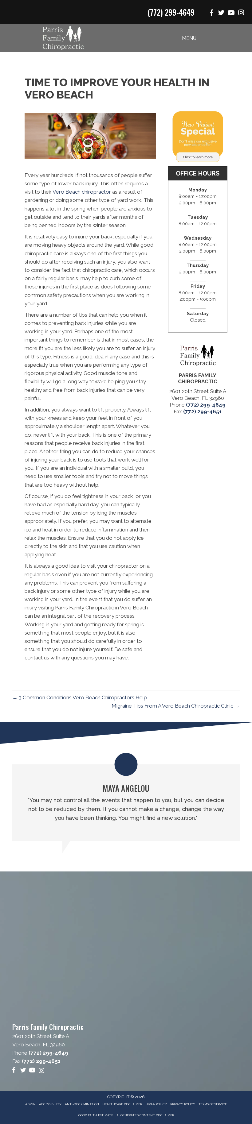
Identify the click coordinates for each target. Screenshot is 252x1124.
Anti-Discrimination (82, 1104)
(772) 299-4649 (171, 12)
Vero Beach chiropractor (82, 192)
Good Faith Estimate (95, 1115)
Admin (30, 1104)
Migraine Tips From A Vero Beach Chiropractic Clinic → (176, 706)
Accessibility (50, 1104)
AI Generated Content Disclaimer (145, 1115)
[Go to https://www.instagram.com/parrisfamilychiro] (241, 13)
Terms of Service (213, 1104)
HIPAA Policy (156, 1104)
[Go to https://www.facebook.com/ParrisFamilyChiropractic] (211, 13)
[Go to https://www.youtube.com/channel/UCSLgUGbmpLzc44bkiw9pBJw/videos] (231, 13)
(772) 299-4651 (202, 411)
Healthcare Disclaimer (122, 1104)
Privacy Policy (182, 1104)
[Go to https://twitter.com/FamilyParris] (221, 13)
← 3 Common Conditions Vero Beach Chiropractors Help (79, 697)
